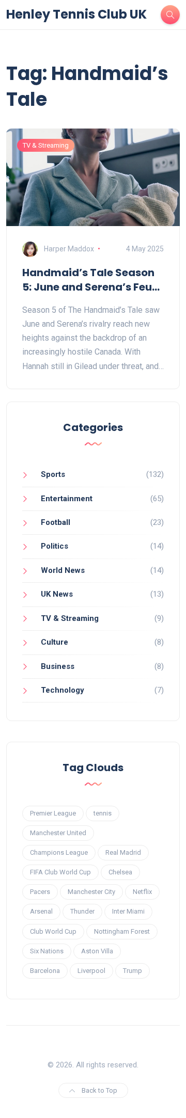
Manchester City (91, 892)
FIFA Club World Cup (60, 872)
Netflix (142, 892)
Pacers (40, 892)
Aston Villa (97, 951)
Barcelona (45, 971)
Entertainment (66, 498)
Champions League (59, 852)
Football (55, 522)
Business (57, 666)
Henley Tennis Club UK (76, 14)
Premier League (53, 813)
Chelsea (120, 872)
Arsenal (41, 911)
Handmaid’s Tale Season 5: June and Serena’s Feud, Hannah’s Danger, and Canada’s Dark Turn (92, 279)
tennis (103, 813)
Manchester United (58, 833)
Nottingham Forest (122, 931)
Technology (62, 690)
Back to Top (98, 1090)
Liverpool (91, 971)
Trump (132, 971)
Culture (54, 642)
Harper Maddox (69, 249)
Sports (53, 474)
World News (63, 570)
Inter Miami (128, 911)
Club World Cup (53, 931)
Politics (54, 546)
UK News (57, 594)
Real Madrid (123, 852)
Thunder (82, 911)
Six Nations (47, 951)
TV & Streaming (46, 145)
